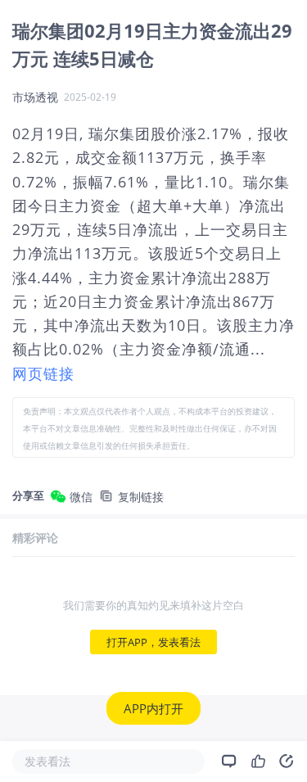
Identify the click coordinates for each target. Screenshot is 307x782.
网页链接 (43, 373)
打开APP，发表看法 (153, 642)
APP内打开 (153, 708)
